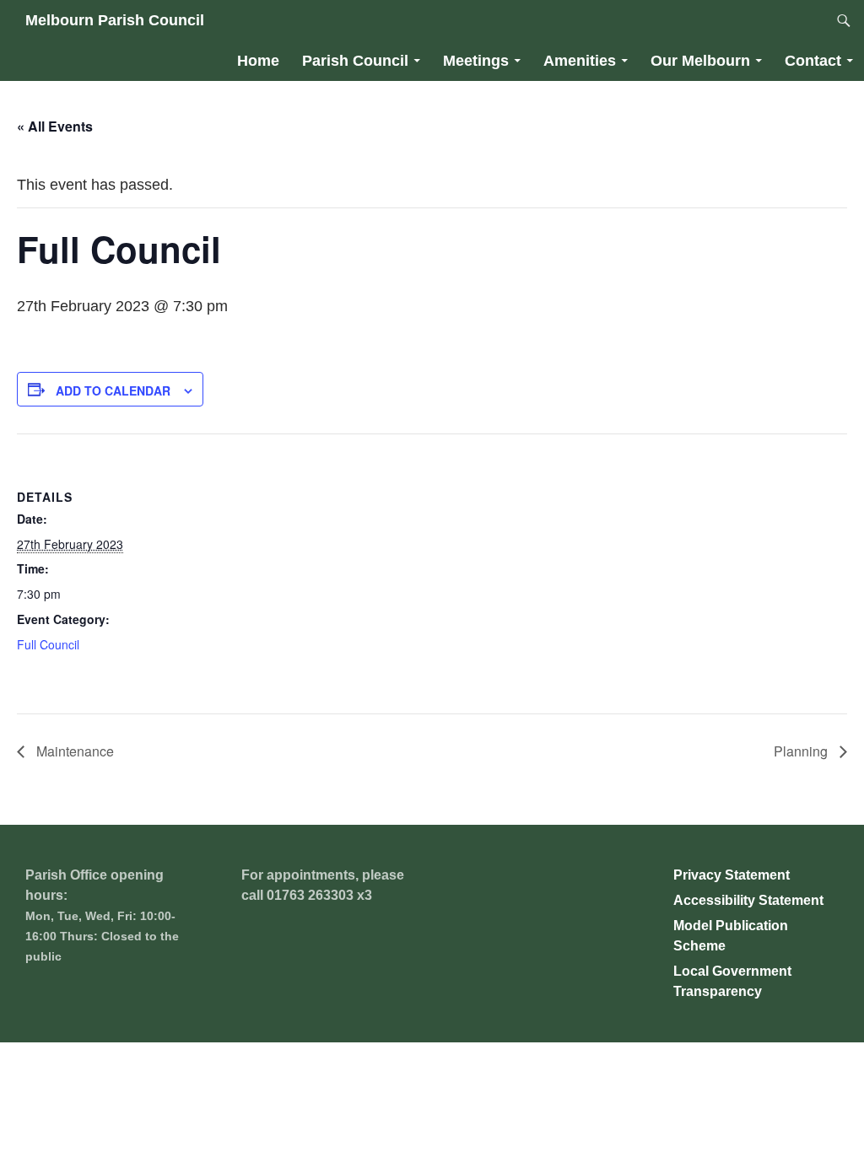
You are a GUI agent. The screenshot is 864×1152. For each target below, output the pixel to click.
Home (258, 60)
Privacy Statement (731, 875)
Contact (813, 60)
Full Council (48, 644)
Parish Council (355, 60)
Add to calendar (113, 390)
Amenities (579, 60)
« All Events (55, 126)
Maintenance (73, 751)
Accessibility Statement (748, 900)
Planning (802, 751)
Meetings (476, 60)
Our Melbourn (700, 60)
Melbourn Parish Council (114, 20)
